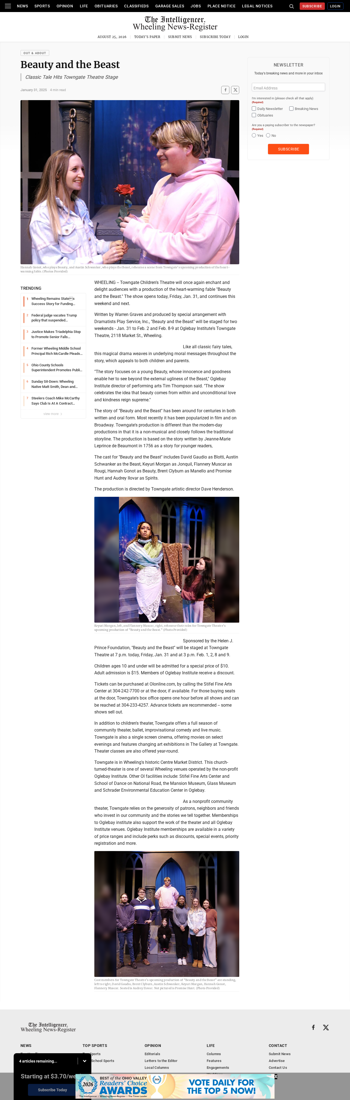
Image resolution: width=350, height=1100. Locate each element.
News (22, 6)
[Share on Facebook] (225, 90)
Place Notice (222, 6)
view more (51, 414)
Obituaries (106, 6)
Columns (214, 1054)
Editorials (152, 1054)
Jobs (196, 6)
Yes (260, 135)
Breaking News (306, 109)
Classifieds (136, 6)
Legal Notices (257, 6)
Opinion (65, 6)
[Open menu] (8, 6)
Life (84, 6)
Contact (278, 1045)
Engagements (218, 1068)
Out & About (35, 53)
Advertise (277, 1061)
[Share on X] (235, 90)
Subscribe (312, 6)
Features (214, 1061)
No (274, 135)
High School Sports (98, 1061)
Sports (42, 6)
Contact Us (278, 1068)
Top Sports (95, 1045)
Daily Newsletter (270, 109)
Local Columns (157, 1068)
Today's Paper (147, 37)
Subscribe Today (215, 37)
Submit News (180, 37)
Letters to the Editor (161, 1061)
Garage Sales (169, 6)
